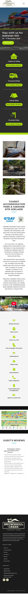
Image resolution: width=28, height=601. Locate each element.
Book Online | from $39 (14, 85)
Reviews (5, 557)
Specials (5, 559)
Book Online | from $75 (14, 65)
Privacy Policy (7, 561)
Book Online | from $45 (14, 124)
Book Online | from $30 (14, 104)
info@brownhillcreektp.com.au (10, 573)
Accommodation (7, 550)
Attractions (6, 554)
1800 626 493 (6, 569)
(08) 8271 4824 (7, 571)
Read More (14, 193)
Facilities (6, 552)
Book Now (8, 43)
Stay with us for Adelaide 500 (12, 34)
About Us (6, 548)
